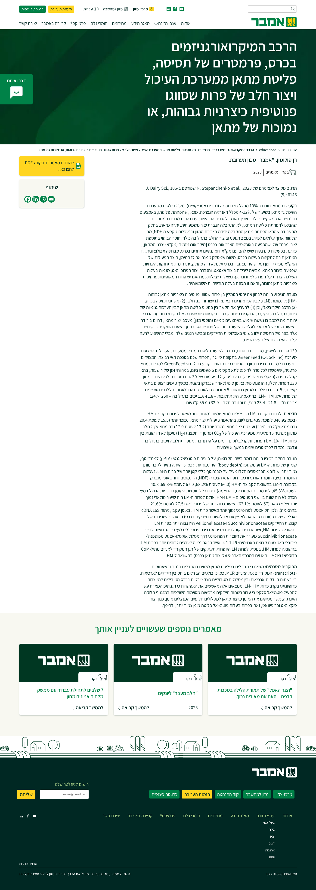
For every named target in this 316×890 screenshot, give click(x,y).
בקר (272, 829)
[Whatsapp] (43, 199)
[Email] (51, 199)
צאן (272, 836)
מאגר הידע (140, 23)
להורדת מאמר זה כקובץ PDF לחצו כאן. (49, 166)
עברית (88, 9)
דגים (272, 843)
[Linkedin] (35, 199)
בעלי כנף (269, 822)
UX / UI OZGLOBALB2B (281, 874)
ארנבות (270, 850)
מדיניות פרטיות (28, 864)
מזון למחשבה (113, 9)
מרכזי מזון (140, 9)
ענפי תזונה (167, 23)
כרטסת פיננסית (32, 9)
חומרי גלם (98, 23)
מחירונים (119, 23)
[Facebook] (27, 199)
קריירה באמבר (53, 23)
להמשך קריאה (278, 707)
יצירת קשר (28, 23)
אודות (186, 23)
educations (267, 149)
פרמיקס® (78, 23)
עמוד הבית (289, 149)
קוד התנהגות (228, 794)
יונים (272, 857)
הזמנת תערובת (61, 9)
